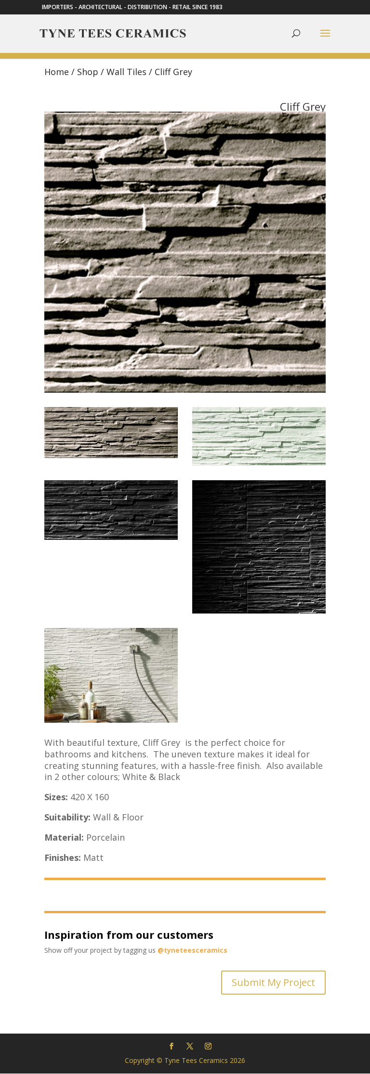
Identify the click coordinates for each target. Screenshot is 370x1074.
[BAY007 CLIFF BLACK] (111, 537)
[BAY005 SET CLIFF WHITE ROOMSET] (111, 720)
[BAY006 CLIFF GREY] (111, 455)
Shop (87, 71)
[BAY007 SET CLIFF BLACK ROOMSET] (259, 610)
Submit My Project (273, 982)
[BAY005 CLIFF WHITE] (259, 463)
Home (56, 71)
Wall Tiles (126, 71)
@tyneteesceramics (192, 950)
